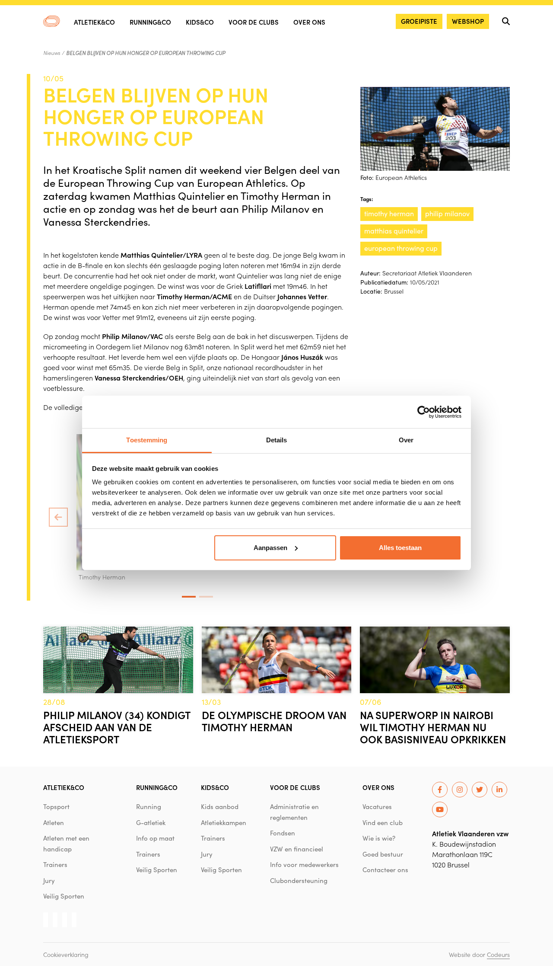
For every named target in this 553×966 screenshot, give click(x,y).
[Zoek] (506, 21)
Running (148, 806)
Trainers (55, 864)
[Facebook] (440, 789)
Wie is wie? (378, 838)
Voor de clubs (254, 21)
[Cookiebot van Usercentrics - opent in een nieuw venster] (423, 412)
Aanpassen (270, 547)
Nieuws (51, 52)
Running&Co (150, 21)
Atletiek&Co (94, 21)
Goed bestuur (382, 854)
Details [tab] (276, 440)
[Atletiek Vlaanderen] (51, 21)
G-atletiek (150, 822)
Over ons (309, 21)
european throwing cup (401, 248)
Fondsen (282, 832)
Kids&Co (200, 21)
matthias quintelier (393, 230)
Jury (49, 880)
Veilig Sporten (63, 896)
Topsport (56, 806)
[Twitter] (479, 789)
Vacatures (377, 806)
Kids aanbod (219, 806)
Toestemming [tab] (146, 440)
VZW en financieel (296, 848)
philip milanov (447, 213)
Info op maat (155, 838)
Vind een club (382, 822)
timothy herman (389, 213)
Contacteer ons (385, 869)
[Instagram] (459, 789)
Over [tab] (406, 440)
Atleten (53, 822)
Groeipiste (419, 21)
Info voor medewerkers (304, 864)
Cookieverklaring (66, 954)
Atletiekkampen (223, 822)
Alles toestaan (400, 547)
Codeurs (498, 954)
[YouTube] (440, 809)
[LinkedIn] (499, 789)
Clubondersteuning (298, 880)
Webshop (468, 21)
